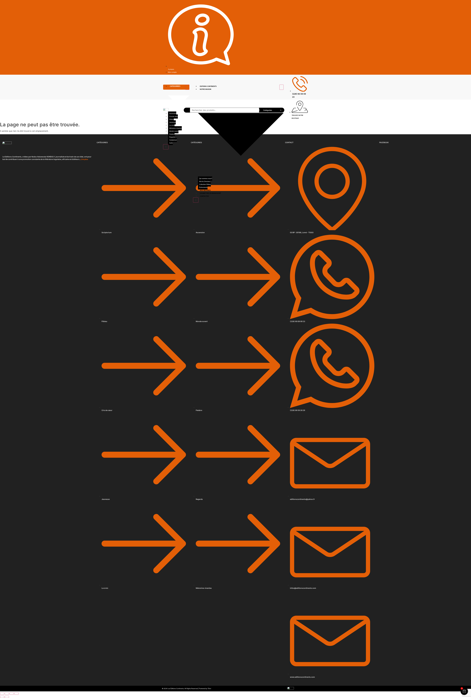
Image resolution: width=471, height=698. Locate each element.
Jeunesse (172, 122)
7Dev (209, 688)
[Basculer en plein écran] (7, 693)
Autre (171, 143)
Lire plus (84, 159)
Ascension (172, 113)
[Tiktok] (303, 3)
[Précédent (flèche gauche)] (2, 697)
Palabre (172, 134)
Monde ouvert (173, 131)
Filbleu (171, 119)
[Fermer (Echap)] (16, 693)
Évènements (203, 187)
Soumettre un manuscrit (210, 193)
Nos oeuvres (205, 190)
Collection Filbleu (205, 184)
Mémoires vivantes (175, 128)
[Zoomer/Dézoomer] (2, 693)
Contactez (204, 196)
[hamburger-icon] (187, 87)
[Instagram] (306, 3)
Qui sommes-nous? (205, 178)
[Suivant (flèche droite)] (7, 697)
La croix (172, 125)
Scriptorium (173, 140)
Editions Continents (208, 86)
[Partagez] (12, 693)
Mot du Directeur (204, 181)
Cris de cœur (173, 116)
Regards (172, 137)
